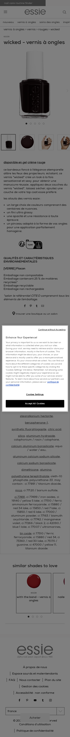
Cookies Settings (35, 394)
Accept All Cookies (35, 403)
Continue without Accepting (52, 330)
